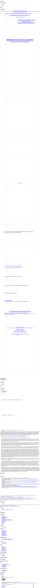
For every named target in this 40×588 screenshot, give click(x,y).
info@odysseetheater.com (19, 334)
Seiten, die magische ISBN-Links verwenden (7, 509)
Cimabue (26, 442)
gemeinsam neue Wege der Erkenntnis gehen (20, 10)
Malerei (3, 508)
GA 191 (22, 481)
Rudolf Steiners (8, 495)
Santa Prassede (18, 399)
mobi (35, 478)
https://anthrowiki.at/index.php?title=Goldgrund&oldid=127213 (12, 506)
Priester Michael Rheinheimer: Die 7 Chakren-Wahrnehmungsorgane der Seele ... (16, 285)
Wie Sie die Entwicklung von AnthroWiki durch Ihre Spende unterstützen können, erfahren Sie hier (18, 13)
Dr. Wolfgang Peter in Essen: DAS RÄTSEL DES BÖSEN (13, 276)
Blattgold (9, 431)
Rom (21, 399)
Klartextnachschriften (11, 498)
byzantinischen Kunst (36, 431)
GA (25, 495)
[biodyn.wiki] (27, 11)
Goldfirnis (3, 503)
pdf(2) (32, 478)
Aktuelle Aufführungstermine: (20, 329)
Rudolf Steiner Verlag (29, 495)
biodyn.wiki (30, 11)
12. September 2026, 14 (26, 21)
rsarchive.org (8, 479)
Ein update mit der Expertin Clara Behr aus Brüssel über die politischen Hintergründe (16, 301)
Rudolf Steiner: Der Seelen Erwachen (26, 20)
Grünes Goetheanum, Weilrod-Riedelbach (26, 22)
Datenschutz (3, 585)
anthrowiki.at (15, 11)
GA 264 (31, 484)
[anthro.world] (19, 11)
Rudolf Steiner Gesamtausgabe (22, 495)
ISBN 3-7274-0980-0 (28, 478)
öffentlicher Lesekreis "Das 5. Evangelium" (20, 39)
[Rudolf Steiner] (4, 494)
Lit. (20, 436)
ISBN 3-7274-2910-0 (18, 485)
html (34, 478)
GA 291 (13, 485)
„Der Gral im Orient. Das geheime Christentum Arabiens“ (13, 267)
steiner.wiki (38, 11)
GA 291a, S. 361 (28, 437)
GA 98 (22, 478)
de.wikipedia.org (27, 504)
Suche (1, 7)
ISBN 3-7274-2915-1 (17, 486)
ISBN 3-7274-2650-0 (37, 484)
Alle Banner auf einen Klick (20, 17)
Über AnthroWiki (4, 586)
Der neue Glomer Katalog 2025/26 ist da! (20, 311)
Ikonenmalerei (7, 434)
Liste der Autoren (12, 505)
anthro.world (23, 11)
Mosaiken (23, 432)
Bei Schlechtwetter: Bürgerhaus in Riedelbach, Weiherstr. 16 (26, 23)
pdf (31, 478)
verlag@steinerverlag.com (3, 496)
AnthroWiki (9, 504)
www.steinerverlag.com (9, 496)
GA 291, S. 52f (24, 471)
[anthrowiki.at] (12, 11)
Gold (2, 474)
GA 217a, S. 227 (24, 436)
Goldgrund (18, 504)
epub (36, 478)
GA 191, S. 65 (9, 459)
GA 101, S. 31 (19, 445)
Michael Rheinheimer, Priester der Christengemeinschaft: (12, 265)
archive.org (3, 479)
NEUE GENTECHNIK (8, 300)
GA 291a (11, 486)
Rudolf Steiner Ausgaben (4, 498)
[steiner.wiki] (34, 11)
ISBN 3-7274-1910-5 (28, 481)
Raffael (3, 430)
